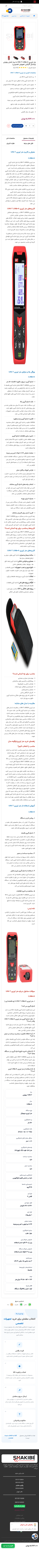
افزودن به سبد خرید (17, 126)
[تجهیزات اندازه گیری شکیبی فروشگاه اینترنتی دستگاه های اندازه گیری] (26, 10)
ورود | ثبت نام (16, 2)
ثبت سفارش (19, 1515)
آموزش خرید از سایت (19, 1521)
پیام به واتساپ (19, 1506)
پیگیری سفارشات (19, 1518)
